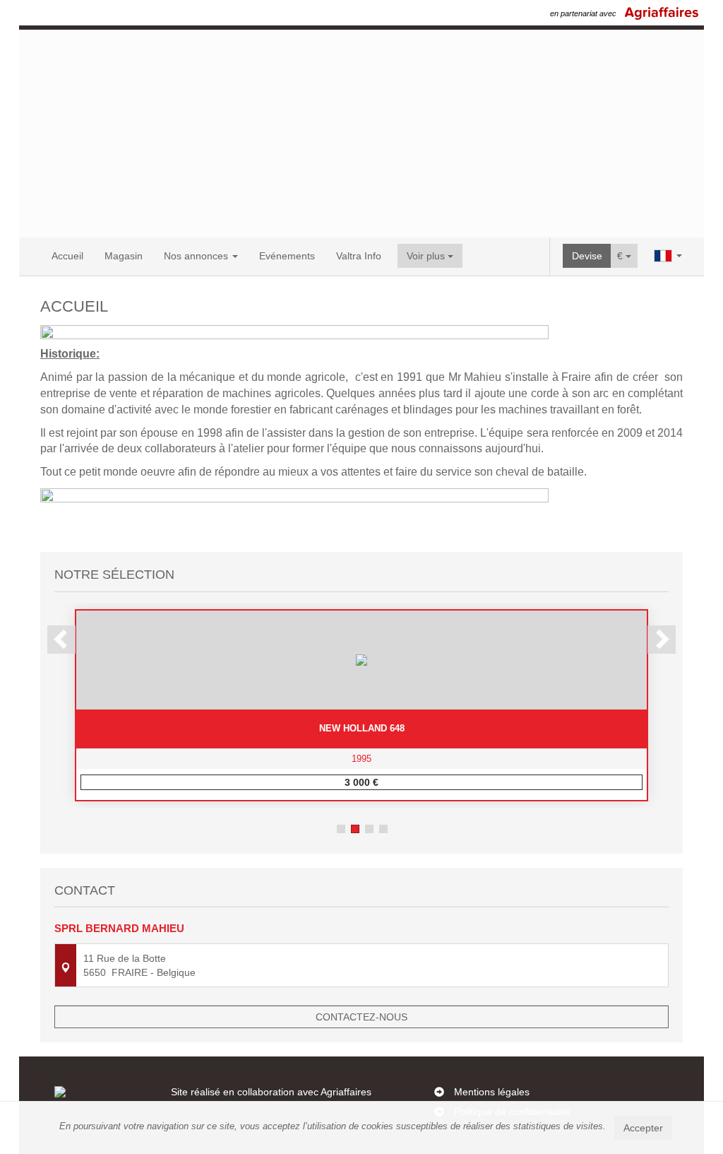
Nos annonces (197, 255)
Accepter (643, 1128)
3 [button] (369, 829)
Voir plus (427, 255)
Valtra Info (358, 255)
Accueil (67, 255)
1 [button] (341, 829)
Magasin (123, 255)
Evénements (287, 255)
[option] (361, 705)
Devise (587, 255)
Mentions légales (492, 1091)
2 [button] (355, 829)
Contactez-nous (361, 1017)
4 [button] (383, 829)
